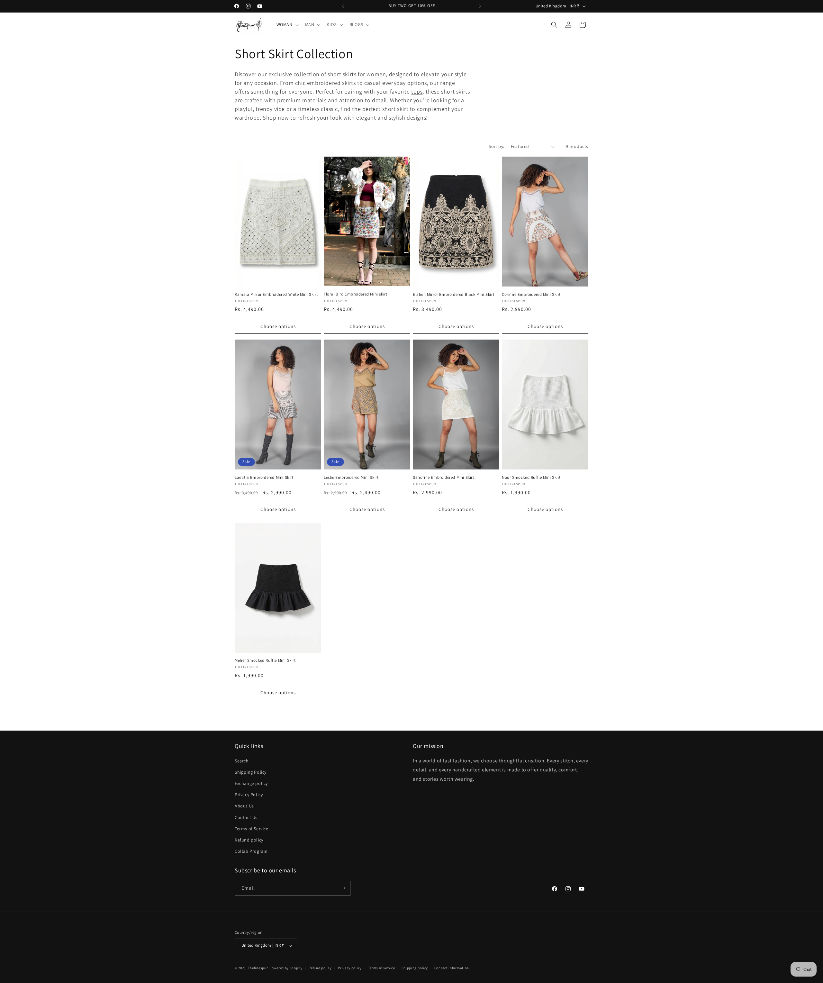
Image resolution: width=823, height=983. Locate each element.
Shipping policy (415, 968)
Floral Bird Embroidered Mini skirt (355, 294)
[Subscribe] (343, 888)
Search (242, 760)
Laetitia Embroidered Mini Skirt (264, 477)
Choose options (278, 326)
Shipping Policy (251, 772)
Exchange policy (251, 783)
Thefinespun (258, 968)
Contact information (451, 968)
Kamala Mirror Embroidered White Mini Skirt (276, 294)
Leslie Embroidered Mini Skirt (351, 477)
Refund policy (249, 839)
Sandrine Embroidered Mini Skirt (443, 477)
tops (416, 91)
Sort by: (496, 146)
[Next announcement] (480, 6)
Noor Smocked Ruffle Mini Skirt (531, 477)
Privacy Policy (249, 794)
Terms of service (381, 968)
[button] (287, 24)
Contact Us (246, 817)
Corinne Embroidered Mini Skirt (531, 294)
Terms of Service (251, 828)
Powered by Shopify (286, 968)
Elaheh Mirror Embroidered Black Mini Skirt (453, 294)
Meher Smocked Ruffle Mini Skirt (265, 660)
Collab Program (251, 851)
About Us (244, 806)
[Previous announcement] (343, 6)
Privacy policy (350, 968)
